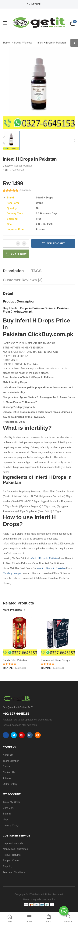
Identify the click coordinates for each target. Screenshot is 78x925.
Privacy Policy (11, 825)
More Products (12, 609)
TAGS (36, 271)
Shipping (7, 866)
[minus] (18, 243)
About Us (8, 755)
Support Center (11, 860)
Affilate (7, 778)
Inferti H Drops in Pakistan (44, 558)
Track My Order (11, 802)
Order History (10, 784)
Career (6, 766)
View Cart (8, 807)
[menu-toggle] (5, 23)
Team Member (11, 760)
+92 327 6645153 (16, 713)
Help (5, 819)
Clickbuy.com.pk (12, 573)
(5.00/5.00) (25, 190)
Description (13, 271)
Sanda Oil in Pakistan (15, 660)
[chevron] (74, 43)
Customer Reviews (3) (23, 280)
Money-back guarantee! (16, 849)
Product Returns (12, 854)
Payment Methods (13, 843)
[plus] (24, 243)
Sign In (7, 813)
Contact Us (9, 772)
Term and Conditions (14, 872)
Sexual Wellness (23, 165)
